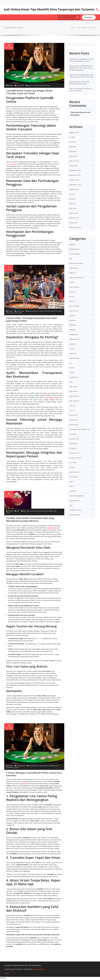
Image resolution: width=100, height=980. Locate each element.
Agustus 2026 (74, 132)
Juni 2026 (72, 142)
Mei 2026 (72, 147)
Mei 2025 (72, 204)
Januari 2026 (73, 166)
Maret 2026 (73, 156)
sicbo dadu (49, 511)
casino (30, 85)
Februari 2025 (74, 218)
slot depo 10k (74, 439)
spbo (71, 505)
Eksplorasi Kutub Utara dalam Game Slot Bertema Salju (79, 83)
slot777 (72, 486)
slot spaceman (74, 472)
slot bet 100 (73, 415)
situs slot (72, 406)
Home (73, 27)
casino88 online (11, 164)
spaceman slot (74, 500)
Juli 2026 (72, 137)
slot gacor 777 (74, 453)
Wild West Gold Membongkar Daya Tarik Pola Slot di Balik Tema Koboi (81, 76)
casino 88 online (33, 766)
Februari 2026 (74, 161)
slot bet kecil (73, 425)
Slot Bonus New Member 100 (79, 429)
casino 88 (23, 783)
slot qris (72, 467)
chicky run (72, 273)
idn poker (72, 292)
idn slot (71, 296)
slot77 (71, 481)
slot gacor (72, 448)
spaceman (72, 491)
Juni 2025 (72, 199)
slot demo (72, 434)
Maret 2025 (73, 213)
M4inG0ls (10, 85)
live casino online (45, 85)
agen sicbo (26, 511)
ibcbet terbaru (74, 287)
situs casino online (16, 313)
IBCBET (72, 282)
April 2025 (72, 208)
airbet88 (72, 244)
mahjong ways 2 (75, 339)
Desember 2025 (75, 170)
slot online (72, 462)
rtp (70, 363)
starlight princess (75, 510)
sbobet (71, 372)
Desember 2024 (75, 227)
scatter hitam (74, 377)
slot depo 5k (73, 443)
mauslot (72, 349)
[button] (77, 17)
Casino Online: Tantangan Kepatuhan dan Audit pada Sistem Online (31, 319)
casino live (35, 311)
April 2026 (72, 151)
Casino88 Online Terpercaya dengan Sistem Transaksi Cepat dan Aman (29, 92)
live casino (35, 85)
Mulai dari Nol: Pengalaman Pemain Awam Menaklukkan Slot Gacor (81, 60)
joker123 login (74, 306)
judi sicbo (72, 320)
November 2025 (75, 175)
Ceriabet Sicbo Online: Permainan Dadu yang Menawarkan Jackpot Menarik (30, 519)
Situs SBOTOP (74, 401)
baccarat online (74, 254)
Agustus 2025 (74, 189)
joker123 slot (74, 311)
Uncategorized (20, 766)
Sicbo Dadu (73, 387)
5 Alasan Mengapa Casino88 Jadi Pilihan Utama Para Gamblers (34, 774)
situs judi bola (74, 396)
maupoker (72, 344)
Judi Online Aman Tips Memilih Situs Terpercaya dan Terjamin (49, 9)
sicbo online (73, 391)
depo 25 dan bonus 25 (77, 278)
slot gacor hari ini (75, 458)
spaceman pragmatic (76, 496)
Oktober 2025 (74, 180)
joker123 (72, 301)
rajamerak (72, 353)
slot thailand (73, 477)
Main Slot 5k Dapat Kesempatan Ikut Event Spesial (80, 89)
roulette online (74, 358)
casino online (20, 85)
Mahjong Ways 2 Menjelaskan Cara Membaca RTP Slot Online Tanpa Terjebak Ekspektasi (81, 68)
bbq (70, 258)
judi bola (72, 315)
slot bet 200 (73, 420)
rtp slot (72, 368)
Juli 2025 (72, 194)
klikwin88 (72, 325)
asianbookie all (74, 249)
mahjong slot (73, 334)
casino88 (50, 766)
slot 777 (72, 410)
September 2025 (75, 185)
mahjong (72, 330)
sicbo (17, 511)
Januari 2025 (73, 223)
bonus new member (76, 263)
